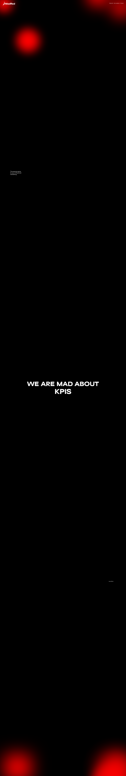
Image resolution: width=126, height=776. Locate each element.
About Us (111, 3)
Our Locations (117, 3)
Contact (122, 3)
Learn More (111, 581)
